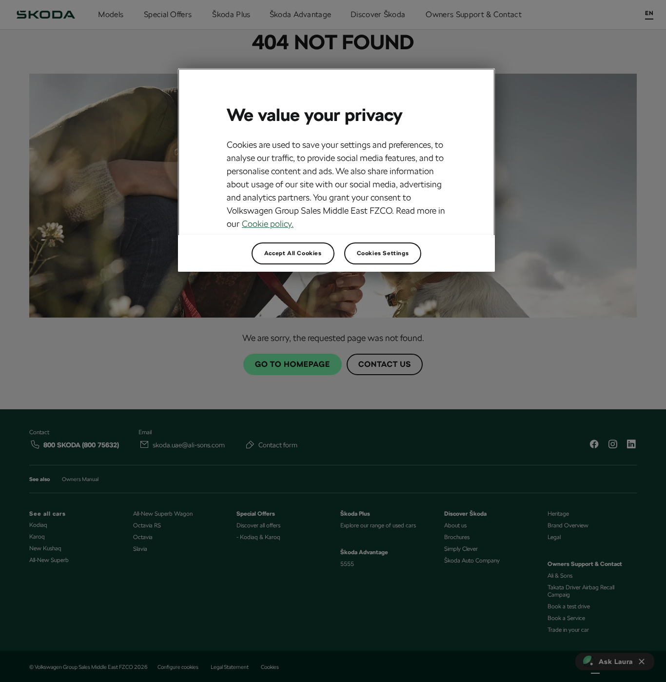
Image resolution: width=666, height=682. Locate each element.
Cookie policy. (268, 224)
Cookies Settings (383, 253)
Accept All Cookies (293, 253)
